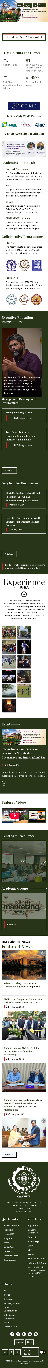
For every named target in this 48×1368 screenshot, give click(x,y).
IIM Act (7, 1294)
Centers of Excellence (33, 1231)
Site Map (32, 1254)
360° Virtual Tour (36, 1258)
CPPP (30, 1245)
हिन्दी (19, 5)
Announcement (11, 1225)
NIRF (29, 1250)
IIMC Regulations (12, 1303)
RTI (5, 1290)
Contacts (32, 1237)
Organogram (10, 1260)
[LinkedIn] (24, 1334)
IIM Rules (8, 1299)
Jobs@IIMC (9, 1234)
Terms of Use (10, 1326)
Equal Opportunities (10, 1309)
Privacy (7, 1322)
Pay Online (33, 1225)
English (28, 5)
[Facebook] (12, 1334)
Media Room (10, 1247)
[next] (43, 862)
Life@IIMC (8, 1238)
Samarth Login (11, 1255)
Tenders (8, 1251)
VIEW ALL (9, 470)
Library (7, 1242)
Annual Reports (35, 1241)
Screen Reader (27, 1352)
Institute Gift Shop (37, 1263)
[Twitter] (18, 1334)
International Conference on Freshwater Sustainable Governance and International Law (24, 753)
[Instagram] (36, 1334)
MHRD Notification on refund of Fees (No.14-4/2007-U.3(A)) (36, 1272)
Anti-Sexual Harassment (10, 1316)
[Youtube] (30, 1334)
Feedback (8, 1229)
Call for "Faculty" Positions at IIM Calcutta (23, 37)
